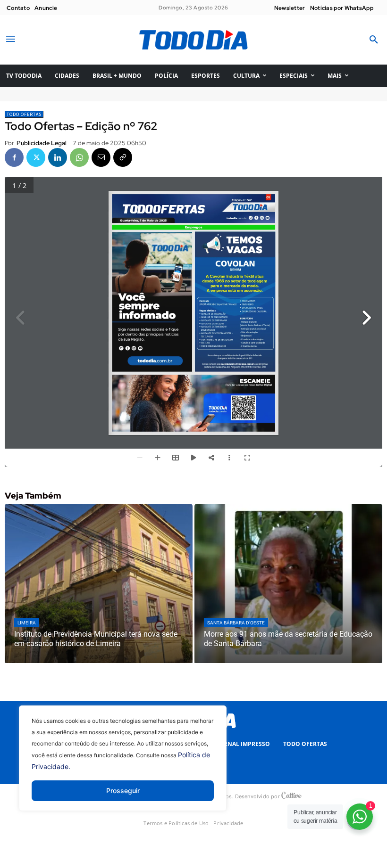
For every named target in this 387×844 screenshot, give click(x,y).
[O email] (101, 157)
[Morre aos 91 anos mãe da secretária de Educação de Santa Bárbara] (288, 583)
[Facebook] (14, 157)
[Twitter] (35, 157)
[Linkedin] (57, 157)
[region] (123, 765)
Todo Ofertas (24, 114)
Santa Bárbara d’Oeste (236, 622)
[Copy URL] (122, 157)
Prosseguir (123, 791)
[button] (373, 40)
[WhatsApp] (79, 157)
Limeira (26, 622)
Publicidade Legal (42, 143)
